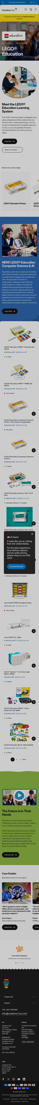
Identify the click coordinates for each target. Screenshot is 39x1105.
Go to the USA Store (16, 566)
